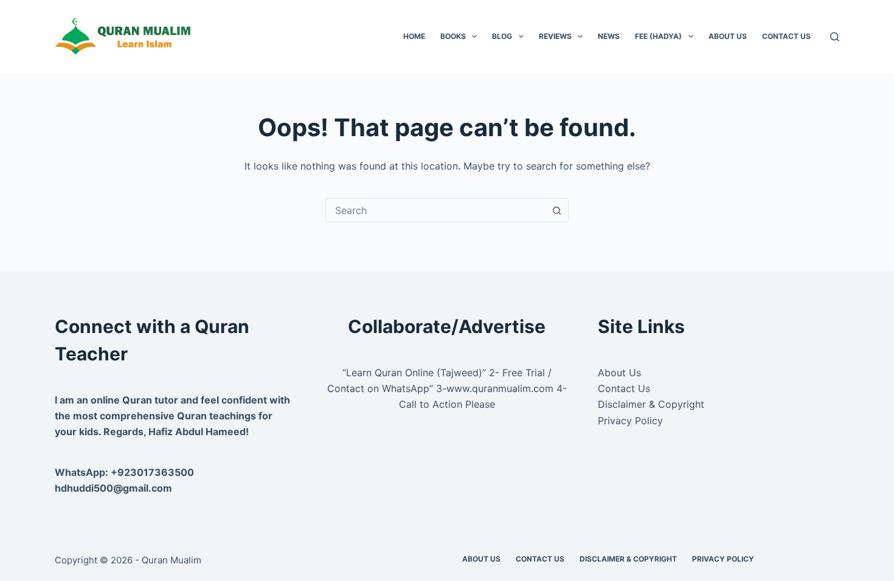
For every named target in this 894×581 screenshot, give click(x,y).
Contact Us (786, 36)
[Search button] (556, 210)
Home (414, 36)
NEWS (609, 36)
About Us (728, 36)
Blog (502, 36)
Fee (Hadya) (658, 36)
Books (453, 36)
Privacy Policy (630, 420)
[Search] (834, 36)
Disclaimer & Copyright (651, 404)
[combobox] (435, 210)
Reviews (555, 36)
